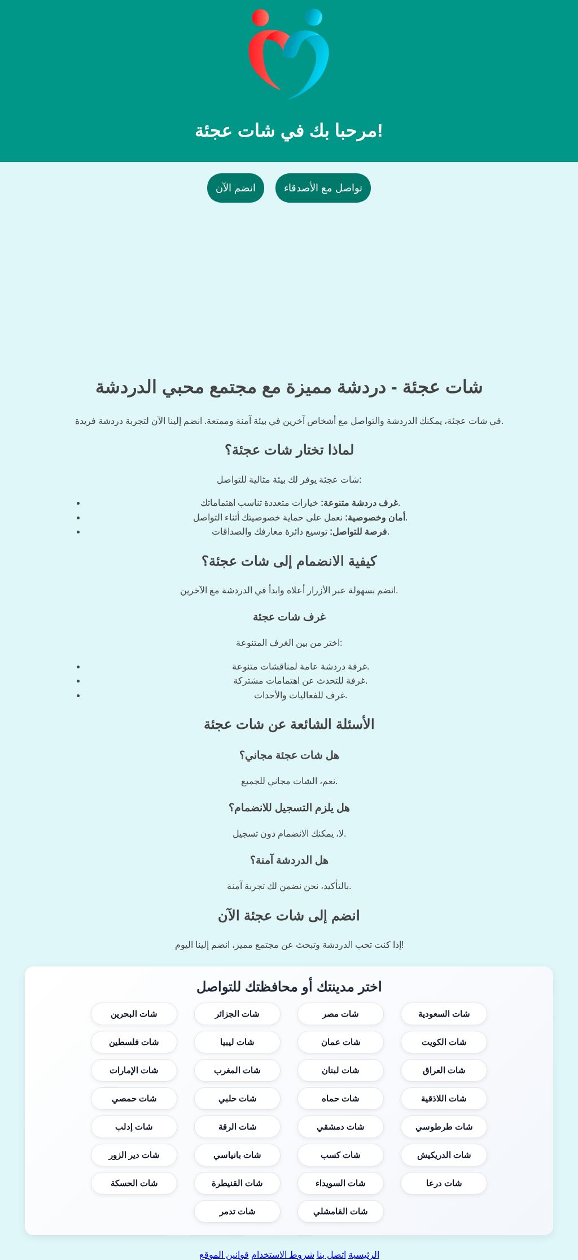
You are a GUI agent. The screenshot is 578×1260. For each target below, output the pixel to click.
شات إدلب (134, 1126)
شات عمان (341, 1042)
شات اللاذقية (444, 1098)
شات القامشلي (340, 1211)
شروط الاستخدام (282, 1254)
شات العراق (444, 1070)
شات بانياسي (237, 1155)
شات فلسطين (134, 1042)
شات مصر (340, 1013)
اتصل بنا (331, 1254)
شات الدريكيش (444, 1155)
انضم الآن (236, 188)
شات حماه (341, 1098)
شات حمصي (134, 1098)
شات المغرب (237, 1070)
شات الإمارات (134, 1070)
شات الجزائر (237, 1013)
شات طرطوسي (444, 1126)
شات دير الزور (134, 1155)
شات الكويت (444, 1042)
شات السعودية (444, 1013)
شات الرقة (237, 1126)
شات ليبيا (237, 1042)
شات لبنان (341, 1070)
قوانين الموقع (224, 1254)
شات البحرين (134, 1013)
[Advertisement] (289, 282)
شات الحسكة (134, 1183)
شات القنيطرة (237, 1183)
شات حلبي (237, 1098)
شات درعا (444, 1183)
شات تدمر (238, 1211)
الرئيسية (363, 1254)
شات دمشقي (341, 1126)
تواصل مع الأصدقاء (323, 188)
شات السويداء (341, 1183)
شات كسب (341, 1155)
